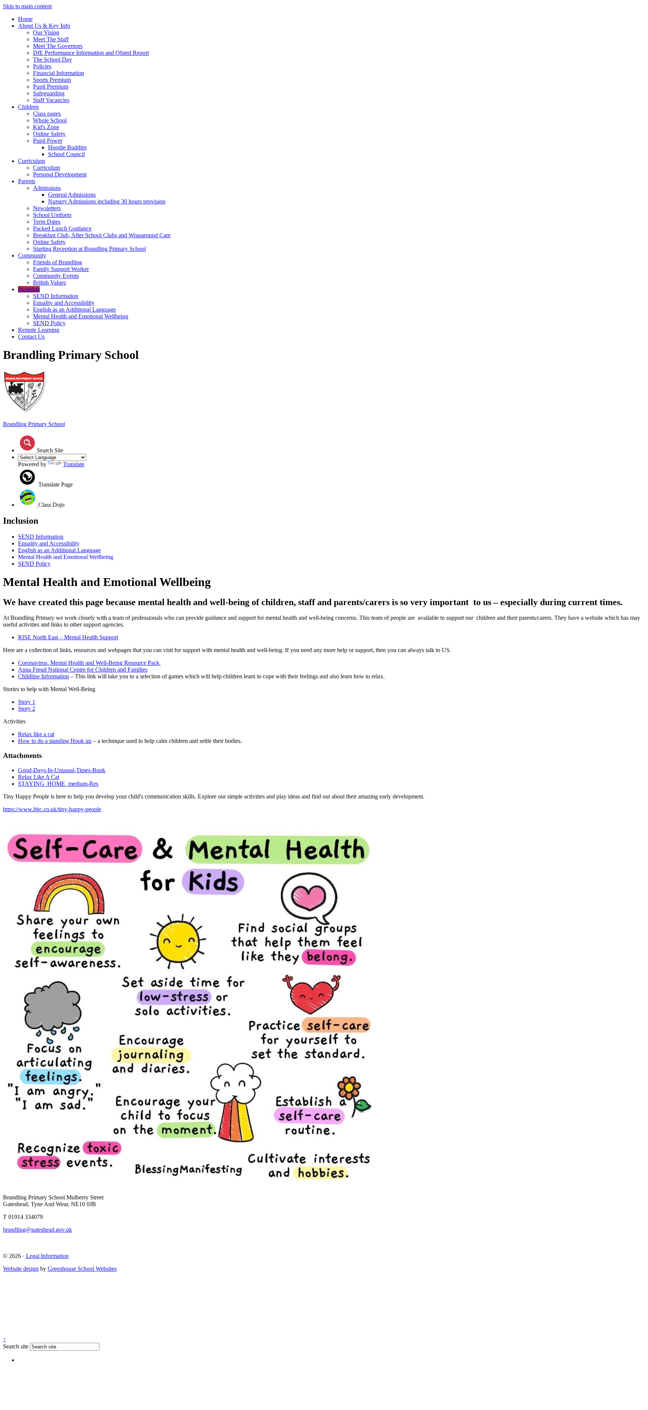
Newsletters (47, 208)
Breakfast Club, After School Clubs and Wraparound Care (102, 235)
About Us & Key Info (44, 26)
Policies (42, 66)
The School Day (52, 59)
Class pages (47, 113)
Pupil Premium (50, 86)
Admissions (47, 188)
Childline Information (43, 676)
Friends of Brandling (57, 262)
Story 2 (26, 708)
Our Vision (46, 32)
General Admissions (72, 194)
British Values (49, 282)
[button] (27, 443)
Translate (73, 464)
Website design (21, 1268)
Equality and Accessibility (63, 303)
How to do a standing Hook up (55, 741)
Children (28, 107)
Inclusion (29, 289)
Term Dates (46, 221)
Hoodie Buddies (67, 147)
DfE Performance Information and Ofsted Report (91, 53)
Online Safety (49, 134)
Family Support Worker (61, 269)
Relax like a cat (36, 734)
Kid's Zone (46, 127)
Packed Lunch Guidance (62, 228)
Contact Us (31, 336)
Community (32, 255)
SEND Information (55, 296)
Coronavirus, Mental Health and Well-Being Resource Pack (89, 663)
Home (25, 19)
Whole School (50, 120)
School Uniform (52, 215)
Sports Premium (52, 80)
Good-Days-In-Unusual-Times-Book (61, 770)
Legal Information (47, 1256)
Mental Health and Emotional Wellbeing (80, 316)
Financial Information (58, 73)
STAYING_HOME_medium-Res (58, 783)
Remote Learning (38, 330)
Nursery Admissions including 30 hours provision (106, 201)
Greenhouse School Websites (82, 1268)
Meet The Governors (57, 46)
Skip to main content (27, 6)
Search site (15, 1346)
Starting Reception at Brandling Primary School (89, 249)
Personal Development (60, 174)
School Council (66, 154)
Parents (26, 181)
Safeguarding (48, 93)
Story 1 (26, 702)
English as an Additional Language (74, 309)
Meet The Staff (51, 39)
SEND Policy (49, 323)
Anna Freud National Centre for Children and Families (82, 669)
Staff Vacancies (51, 100)
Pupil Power (47, 140)
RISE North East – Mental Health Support (68, 637)
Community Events (56, 276)
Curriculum (31, 161)
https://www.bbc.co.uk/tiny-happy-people (52, 809)
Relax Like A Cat (38, 777)
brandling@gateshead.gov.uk (37, 1229)
